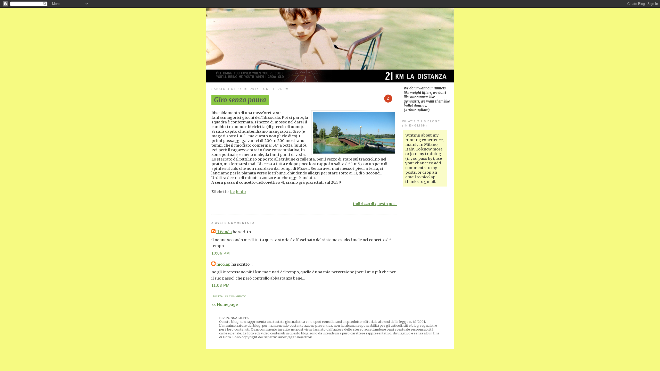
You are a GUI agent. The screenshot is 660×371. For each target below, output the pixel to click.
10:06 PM (220, 253)
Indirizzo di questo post (375, 203)
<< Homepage (224, 304)
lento (241, 191)
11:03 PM (220, 285)
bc (232, 191)
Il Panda (224, 232)
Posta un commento (229, 296)
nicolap (223, 264)
